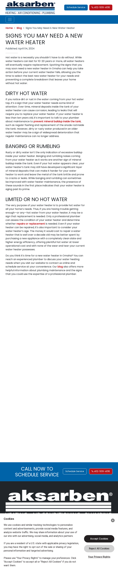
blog (60, 266)
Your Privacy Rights (99, 556)
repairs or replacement (30, 223)
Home (9, 28)
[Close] (113, 520)
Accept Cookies (99, 538)
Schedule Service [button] (76, 7)
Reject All (99, 548)
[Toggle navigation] (10, 19)
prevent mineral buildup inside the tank (57, 121)
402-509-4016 (101, 7)
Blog (19, 28)
